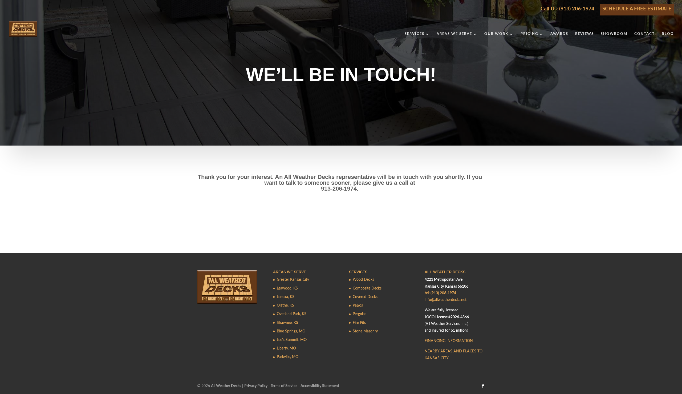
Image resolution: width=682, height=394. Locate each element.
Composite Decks (367, 288)
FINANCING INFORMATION (449, 341)
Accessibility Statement (320, 386)
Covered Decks (365, 297)
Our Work (496, 34)
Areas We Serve (454, 34)
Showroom (614, 34)
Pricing (529, 34)
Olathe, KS (285, 305)
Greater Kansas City (293, 280)
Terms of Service (284, 386)
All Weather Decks (226, 386)
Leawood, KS (287, 288)
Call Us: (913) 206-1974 (567, 8)
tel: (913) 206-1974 (440, 293)
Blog (667, 34)
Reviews (584, 34)
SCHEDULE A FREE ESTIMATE (636, 8)
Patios (358, 305)
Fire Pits (359, 323)
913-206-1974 (339, 188)
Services (414, 34)
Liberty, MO (286, 348)
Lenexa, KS (285, 297)
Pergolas (359, 314)
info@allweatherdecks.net (445, 300)
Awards (559, 34)
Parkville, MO (287, 357)
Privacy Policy (255, 386)
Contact (644, 34)
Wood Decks (363, 280)
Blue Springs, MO (291, 331)
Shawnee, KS (287, 323)
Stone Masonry (365, 331)
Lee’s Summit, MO (292, 340)
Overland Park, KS (291, 314)
